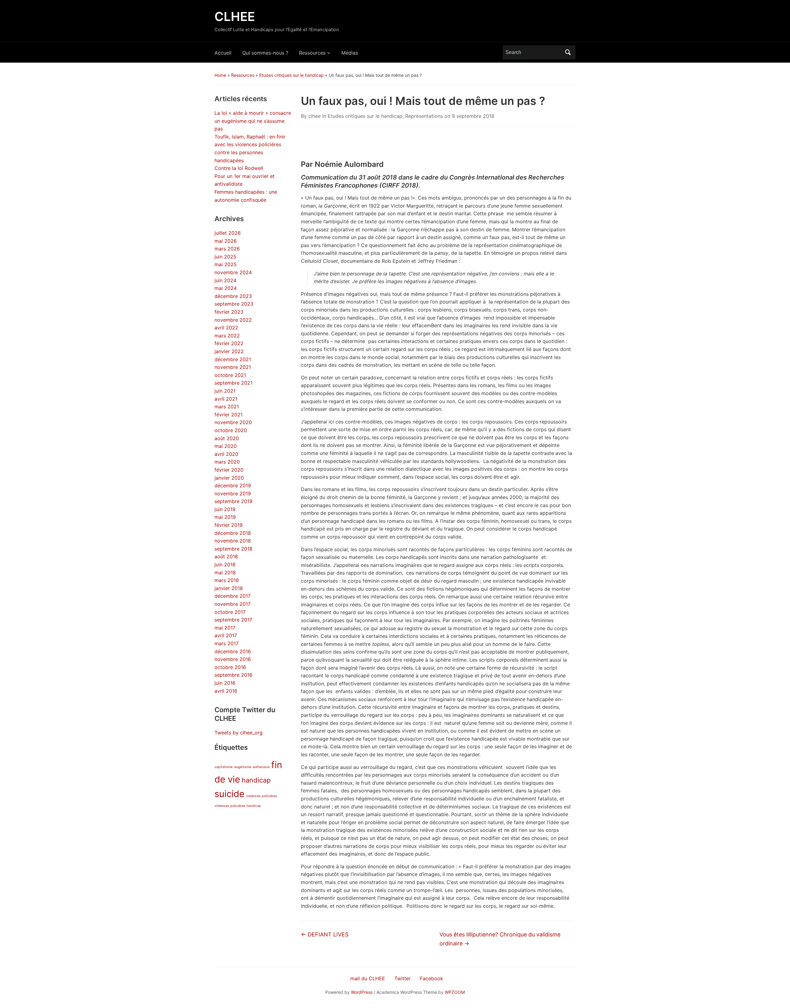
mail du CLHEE (367, 978)
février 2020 (228, 470)
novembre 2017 (232, 604)
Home (220, 75)
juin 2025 (225, 257)
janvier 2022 (229, 351)
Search (567, 52)
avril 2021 (225, 399)
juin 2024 (225, 280)
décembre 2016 (232, 651)
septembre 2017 (233, 620)
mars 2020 (227, 462)
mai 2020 (225, 446)
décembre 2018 (232, 533)
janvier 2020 (229, 478)
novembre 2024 (233, 272)
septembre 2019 (233, 501)
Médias (349, 53)
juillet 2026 (227, 233)
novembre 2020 (233, 422)
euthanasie (261, 767)
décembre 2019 (232, 485)
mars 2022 (227, 336)
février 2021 (228, 414)
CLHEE (234, 16)
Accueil (222, 53)
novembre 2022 (233, 320)
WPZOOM (455, 992)
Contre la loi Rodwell (238, 168)
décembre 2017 (232, 596)
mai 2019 (225, 517)
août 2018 (226, 556)
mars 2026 (227, 249)
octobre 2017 (230, 612)
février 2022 (228, 343)
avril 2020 (226, 454)
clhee (314, 116)
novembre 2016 (232, 659)
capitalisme (223, 767)
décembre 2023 (233, 296)
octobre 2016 (230, 667)
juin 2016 (224, 683)
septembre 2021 (233, 383)
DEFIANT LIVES (324, 934)
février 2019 (228, 525)
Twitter (402, 978)
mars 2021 (226, 406)
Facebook (431, 978)
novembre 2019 (232, 493)
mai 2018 (225, 572)
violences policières (261, 796)
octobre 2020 (230, 430)
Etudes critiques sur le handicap (291, 75)
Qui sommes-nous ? (265, 53)
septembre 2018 (233, 549)
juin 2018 (224, 564)
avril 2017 (225, 635)
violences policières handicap (237, 806)
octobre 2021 (230, 375)
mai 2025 (225, 264)
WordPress (361, 992)
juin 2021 (224, 391)
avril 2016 (225, 691)
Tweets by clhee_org (238, 732)
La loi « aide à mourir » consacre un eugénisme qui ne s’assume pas (252, 121)
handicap (256, 780)
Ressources (312, 53)
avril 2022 (226, 327)
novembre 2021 (232, 367)
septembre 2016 (233, 675)
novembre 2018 (232, 541)
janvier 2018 (228, 588)
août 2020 (226, 438)
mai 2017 (224, 628)
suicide (229, 793)
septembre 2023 (233, 304)
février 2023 (228, 312)
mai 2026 (225, 241)
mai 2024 (225, 288)
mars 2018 (226, 580)
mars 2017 (226, 643)
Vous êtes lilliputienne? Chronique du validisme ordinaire (499, 939)
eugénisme (242, 767)
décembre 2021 (232, 359)
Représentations (424, 116)
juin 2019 (224, 509)
